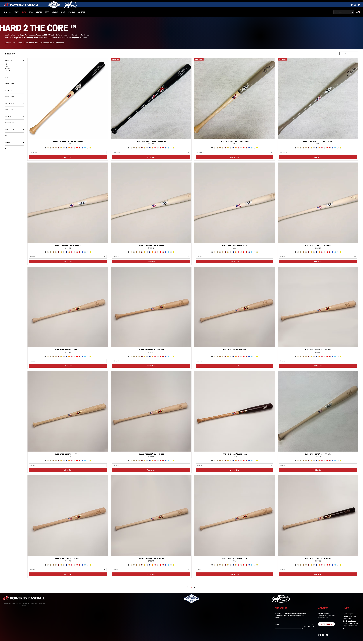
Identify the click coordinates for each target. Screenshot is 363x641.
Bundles (7, 68)
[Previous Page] (187, 587)
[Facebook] (359, 4)
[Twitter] (351, 4)
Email (277, 624)
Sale (6, 66)
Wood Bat (8, 71)
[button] (358, 12)
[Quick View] (68, 98)
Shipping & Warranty (349, 621)
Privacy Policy (347, 618)
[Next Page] (198, 587)
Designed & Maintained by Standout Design (33, 604)
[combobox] (348, 53)
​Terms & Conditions (349, 616)
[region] (71, 4)
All (6, 64)
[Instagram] (355, 4)
